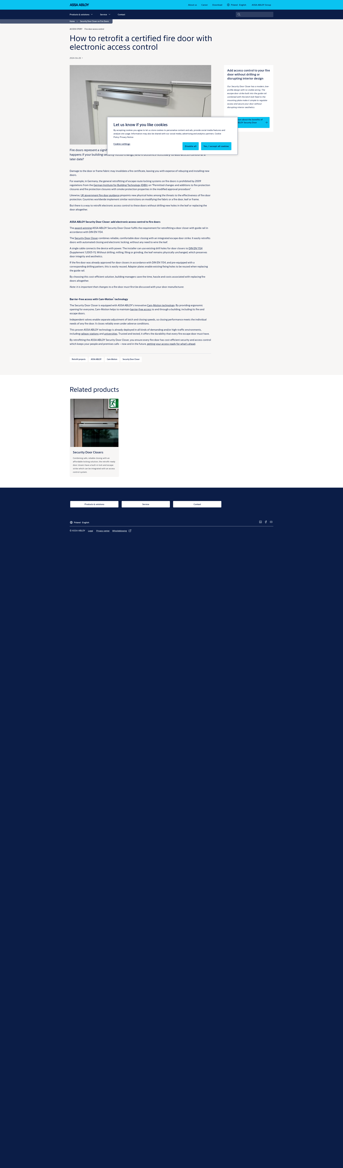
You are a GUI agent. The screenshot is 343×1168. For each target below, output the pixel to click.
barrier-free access (140, 309)
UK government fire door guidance (100, 195)
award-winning (83, 228)
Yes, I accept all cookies (216, 146)
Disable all (190, 146)
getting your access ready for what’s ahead (171, 343)
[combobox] (254, 14)
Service (103, 14)
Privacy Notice (126, 137)
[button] (91, 14)
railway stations (90, 333)
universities (110, 333)
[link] (192, 4)
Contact (121, 14)
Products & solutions (79, 14)
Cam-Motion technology (161, 305)
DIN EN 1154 (195, 248)
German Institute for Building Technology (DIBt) (120, 185)
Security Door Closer (86, 238)
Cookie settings (121, 143)
